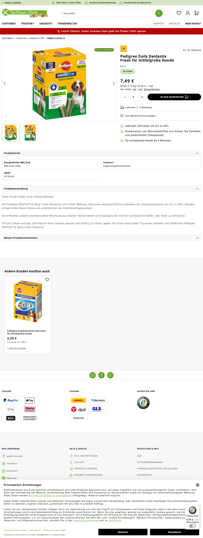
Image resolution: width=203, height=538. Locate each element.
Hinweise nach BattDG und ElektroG (157, 469)
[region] (59, 93)
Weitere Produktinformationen (21, 238)
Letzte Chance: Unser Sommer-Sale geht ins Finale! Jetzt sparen (103, 31)
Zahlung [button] (6, 391)
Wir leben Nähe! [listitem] (11, 449)
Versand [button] (74, 391)
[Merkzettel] (178, 13)
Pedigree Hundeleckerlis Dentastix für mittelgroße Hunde (26, 332)
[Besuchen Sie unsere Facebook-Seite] (101, 375)
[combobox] (111, 13)
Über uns (12, 478)
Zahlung (79, 462)
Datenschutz (144, 475)
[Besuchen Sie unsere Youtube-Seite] (110, 375)
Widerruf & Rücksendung (88, 475)
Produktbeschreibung (16, 188)
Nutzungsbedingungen (150, 462)
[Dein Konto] (187, 13)
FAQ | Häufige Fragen (86, 456)
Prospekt (12, 464)
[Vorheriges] (4, 83)
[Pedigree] (123, 49)
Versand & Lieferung (85, 469)
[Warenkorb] (196, 13)
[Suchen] (159, 13)
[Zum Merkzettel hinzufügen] (47, 279)
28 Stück (127, 71)
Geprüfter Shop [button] (146, 391)
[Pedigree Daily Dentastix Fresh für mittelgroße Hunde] (59, 83)
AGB (139, 456)
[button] (11, 132)
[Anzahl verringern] (124, 97)
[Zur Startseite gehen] (25, 13)
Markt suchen (15, 456)
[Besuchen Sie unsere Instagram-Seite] (92, 375)
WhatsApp (12, 471)
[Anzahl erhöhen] (142, 97)
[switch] (192, 526)
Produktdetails (12, 153)
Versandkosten (152, 89)
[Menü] (198, 506)
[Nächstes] (114, 83)
